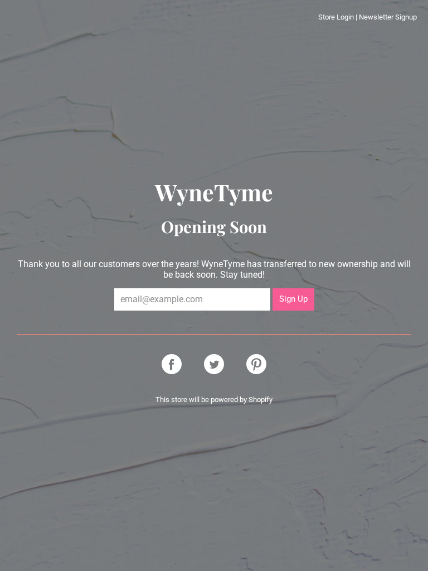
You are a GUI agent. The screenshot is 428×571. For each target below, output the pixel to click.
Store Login (336, 17)
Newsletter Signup (388, 17)
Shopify (261, 399)
